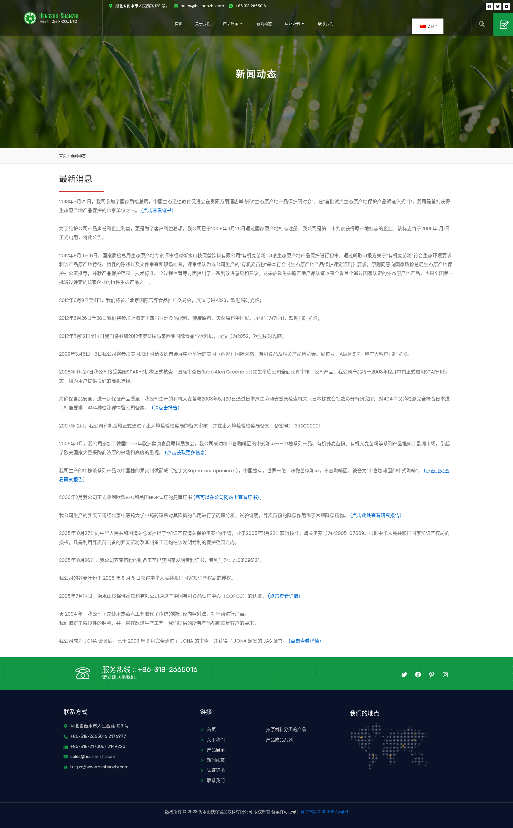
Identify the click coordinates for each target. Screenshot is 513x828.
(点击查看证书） (158, 210)
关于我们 (202, 23)
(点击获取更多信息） (187, 452)
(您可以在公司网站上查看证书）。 (228, 497)
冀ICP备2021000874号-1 (324, 812)
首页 (179, 23)
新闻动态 (264, 23)
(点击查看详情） (285, 596)
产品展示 (230, 23)
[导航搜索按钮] (482, 25)
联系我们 (325, 23)
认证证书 (292, 23)
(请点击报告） (167, 407)
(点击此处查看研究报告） (377, 515)
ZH (430, 26)
